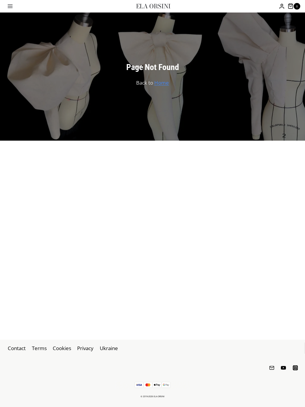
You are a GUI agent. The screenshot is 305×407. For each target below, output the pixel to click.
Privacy (85, 348)
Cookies (62, 348)
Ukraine (109, 348)
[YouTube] (283, 368)
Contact (17, 348)
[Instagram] (295, 368)
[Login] (282, 6)
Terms (39, 348)
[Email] (272, 368)
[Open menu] (10, 6)
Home (161, 82)
